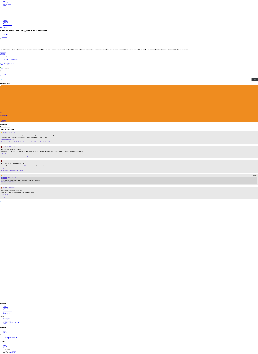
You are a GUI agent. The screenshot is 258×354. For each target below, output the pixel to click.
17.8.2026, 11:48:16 (12, 177)
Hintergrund (5, 22)
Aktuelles (5, 20)
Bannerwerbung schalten (8, 319)
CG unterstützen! (6, 2)
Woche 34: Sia (6, 67)
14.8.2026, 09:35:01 (11, 187)
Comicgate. (13, 349)
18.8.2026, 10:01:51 (11, 160)
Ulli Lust (4, 177)
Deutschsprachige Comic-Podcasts (10, 338)
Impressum (5, 5)
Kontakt (4, 323)
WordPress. (14, 351)
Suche (255, 79)
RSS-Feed (5, 332)
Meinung (5, 23)
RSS (4, 347)
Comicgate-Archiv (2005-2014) (9, 329)
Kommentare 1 (3, 53)
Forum (4, 331)
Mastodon (5, 344)
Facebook (5, 346)
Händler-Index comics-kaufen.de (10, 337)
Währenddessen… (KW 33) (8, 70)
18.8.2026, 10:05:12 (11, 146)
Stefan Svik (4, 37)
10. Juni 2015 (3, 52)
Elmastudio (12, 352)
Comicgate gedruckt (7, 4)
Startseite (5, 1)
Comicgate (4, 132)
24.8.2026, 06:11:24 (11, 132)
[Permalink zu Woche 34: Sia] (10, 111)
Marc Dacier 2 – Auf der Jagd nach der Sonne (11, 59)
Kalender (2, 112)
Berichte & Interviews (7, 25)
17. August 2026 (3, 120)
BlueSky (4, 345)
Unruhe (5, 74)
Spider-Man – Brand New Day (9, 63)
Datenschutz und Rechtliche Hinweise (11, 322)
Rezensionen (5, 21)
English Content (6, 313)
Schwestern (4, 34)
